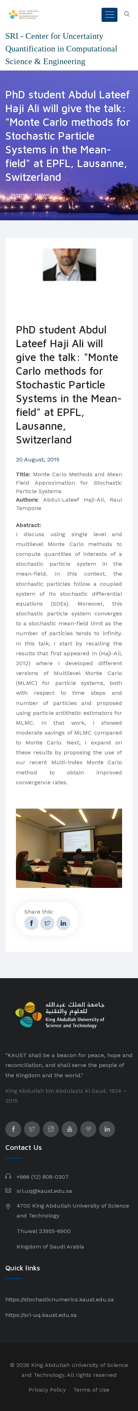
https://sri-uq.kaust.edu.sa (41, 1315)
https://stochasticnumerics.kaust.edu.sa (59, 1299)
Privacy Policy (47, 1389)
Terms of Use (91, 1389)
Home (19, 194)
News (42, 194)
